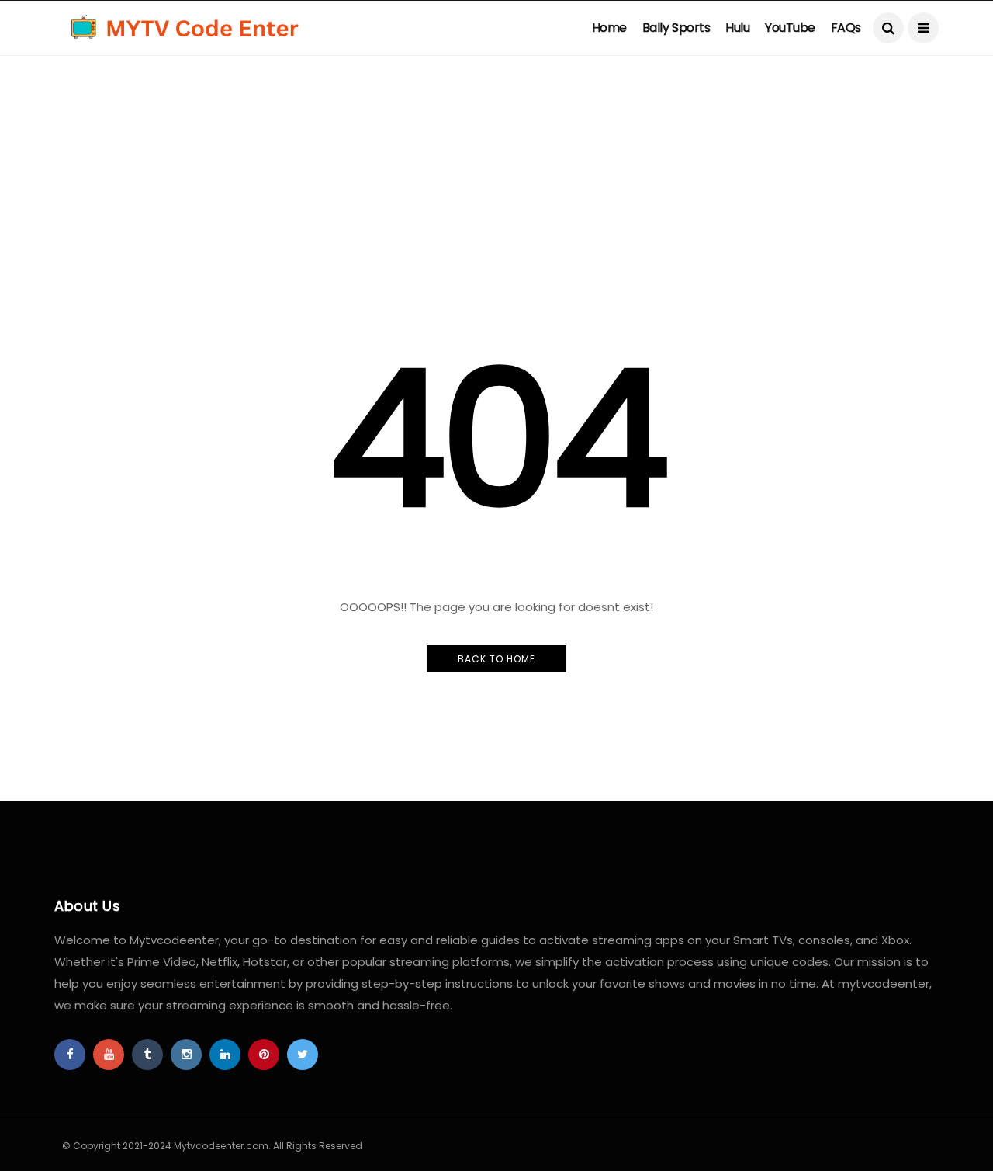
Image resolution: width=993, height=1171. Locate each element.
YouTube (790, 27)
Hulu (737, 27)
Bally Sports (676, 27)
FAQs (846, 27)
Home (609, 27)
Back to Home (496, 658)
